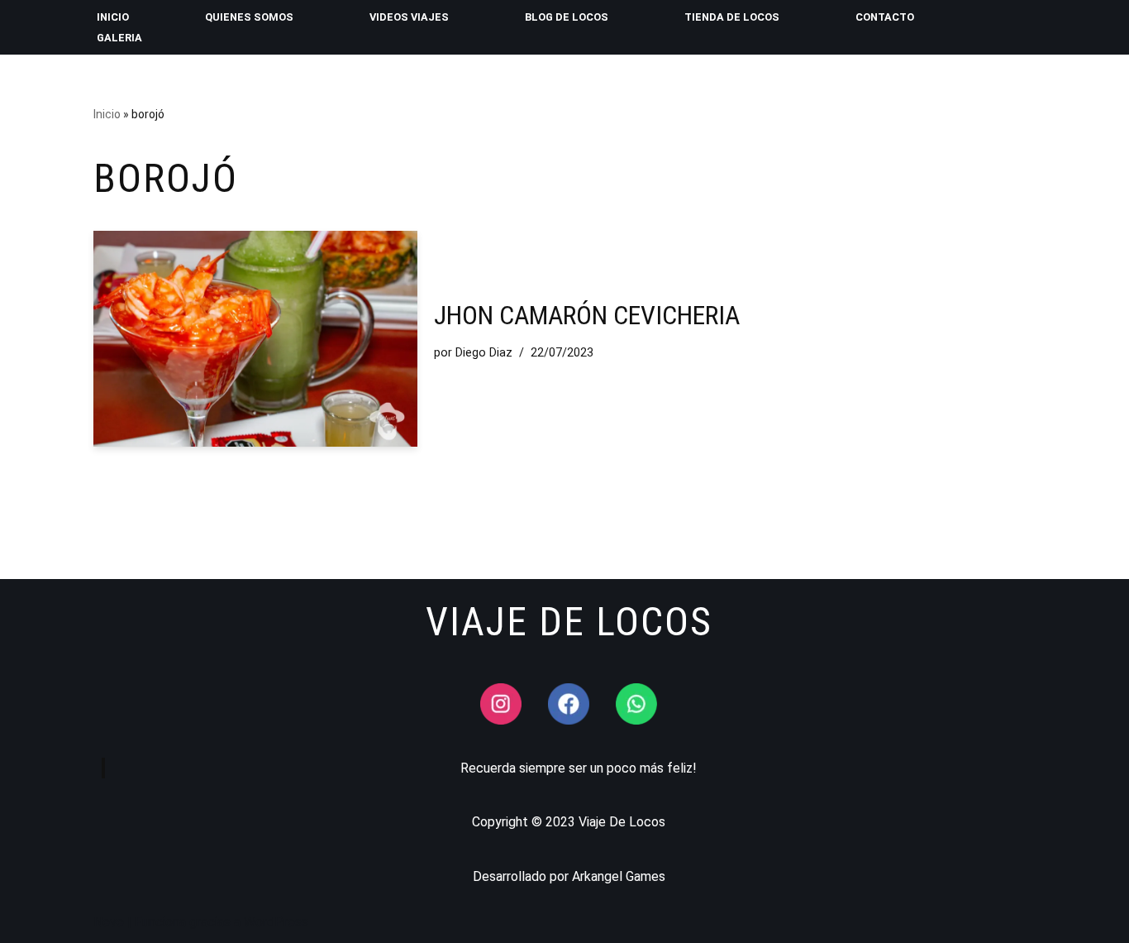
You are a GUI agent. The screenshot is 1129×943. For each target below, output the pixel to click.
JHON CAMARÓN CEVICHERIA (587, 315)
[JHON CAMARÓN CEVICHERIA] (255, 339)
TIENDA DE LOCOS (731, 17)
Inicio (107, 114)
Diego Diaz (483, 353)
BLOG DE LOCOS (566, 17)
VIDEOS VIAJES (409, 17)
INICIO (113, 17)
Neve (108, 922)
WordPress (276, 922)
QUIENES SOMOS (249, 17)
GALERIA (119, 37)
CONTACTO (884, 17)
